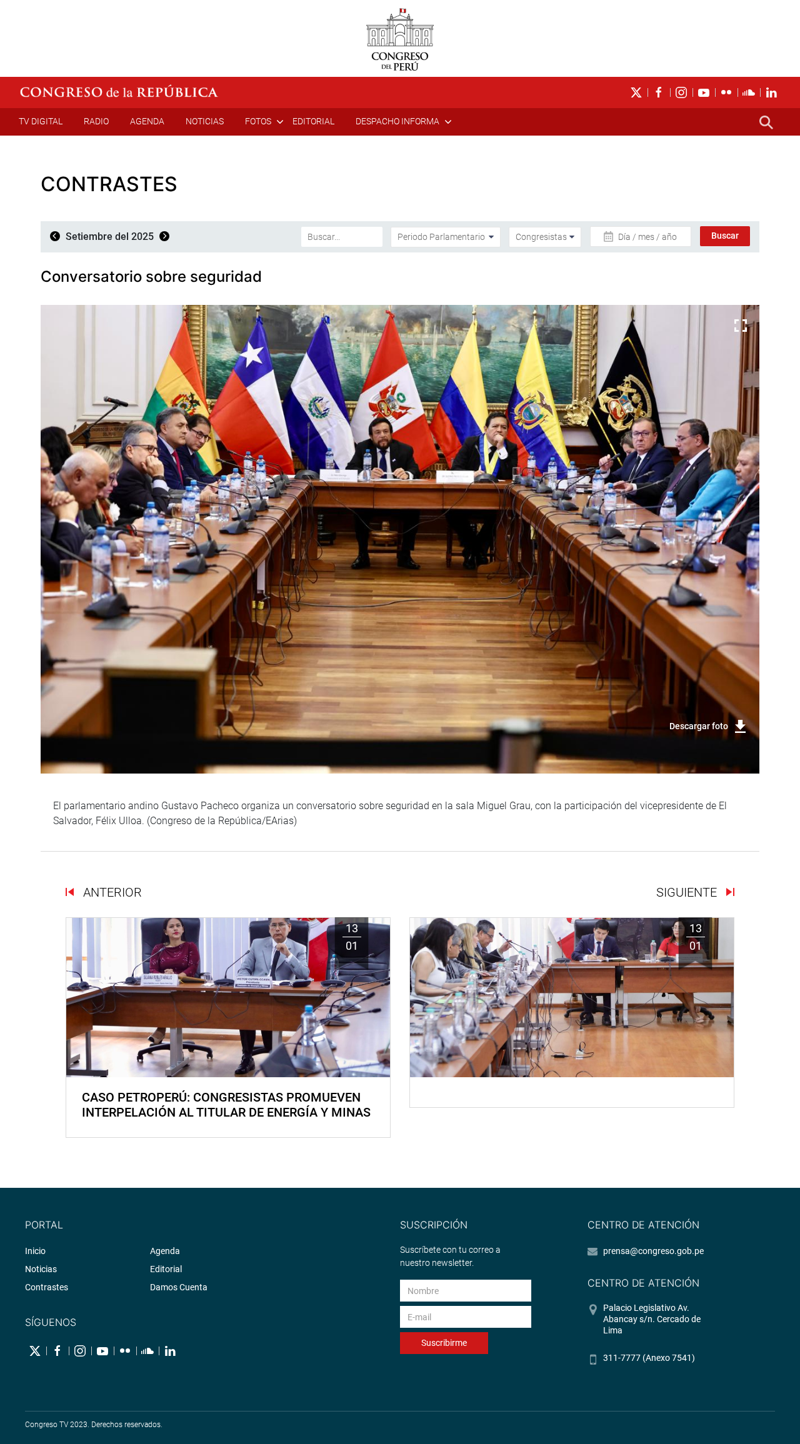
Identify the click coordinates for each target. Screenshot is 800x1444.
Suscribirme (444, 1343)
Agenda (147, 121)
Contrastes (46, 1287)
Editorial (313, 121)
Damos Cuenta (179, 1287)
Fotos (258, 121)
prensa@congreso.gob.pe (653, 1251)
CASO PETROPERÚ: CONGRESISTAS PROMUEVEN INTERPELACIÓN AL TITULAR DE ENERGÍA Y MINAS (226, 1105)
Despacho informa (397, 121)
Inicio (35, 1251)
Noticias (205, 121)
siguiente (688, 892)
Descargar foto (698, 726)
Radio (96, 121)
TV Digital (40, 121)
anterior (111, 892)
